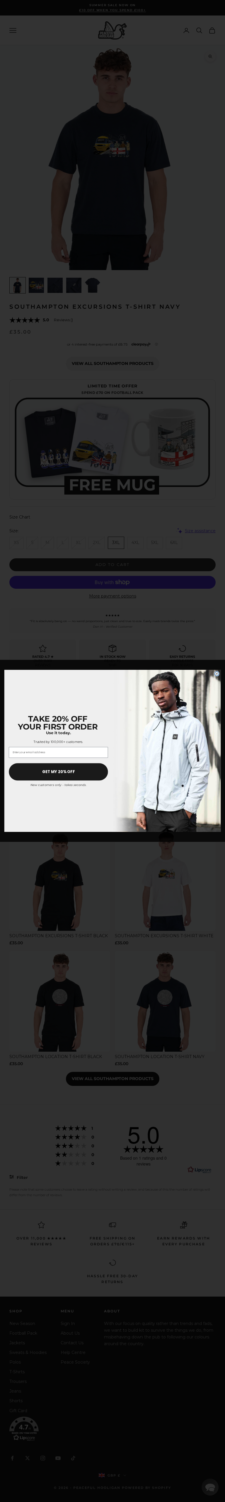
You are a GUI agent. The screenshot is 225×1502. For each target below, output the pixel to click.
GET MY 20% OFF (58, 772)
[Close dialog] (217, 674)
